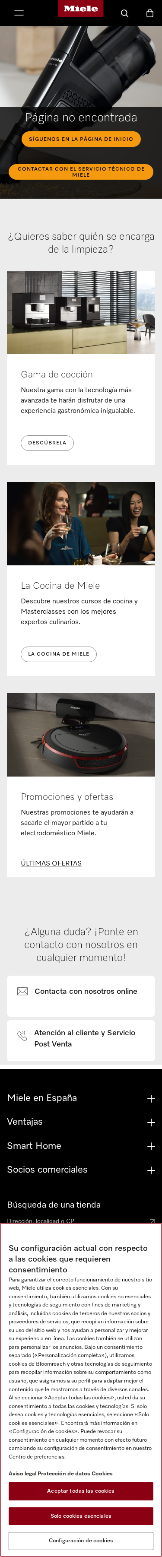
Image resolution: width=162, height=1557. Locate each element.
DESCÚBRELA (47, 443)
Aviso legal (22, 1474)
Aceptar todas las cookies (80, 1491)
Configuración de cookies (81, 1541)
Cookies (102, 1474)
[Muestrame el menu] (19, 14)
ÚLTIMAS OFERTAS (51, 863)
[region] (81, 1390)
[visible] (82, 992)
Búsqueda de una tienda (54, 1205)
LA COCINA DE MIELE (58, 654)
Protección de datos (64, 1474)
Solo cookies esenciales (81, 1516)
